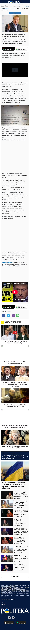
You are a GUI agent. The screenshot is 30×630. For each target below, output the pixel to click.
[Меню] (28, 2)
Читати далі (15, 576)
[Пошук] (2, 2)
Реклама (3, 604)
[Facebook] (3, 315)
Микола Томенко (7, 262)
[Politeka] (15, 2)
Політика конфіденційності (7, 599)
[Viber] (13, 315)
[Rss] (9, 617)
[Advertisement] (15, 156)
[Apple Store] (9, 622)
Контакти (3, 607)
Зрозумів (15, 13)
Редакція (3, 602)
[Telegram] (8, 315)
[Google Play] (21, 622)
